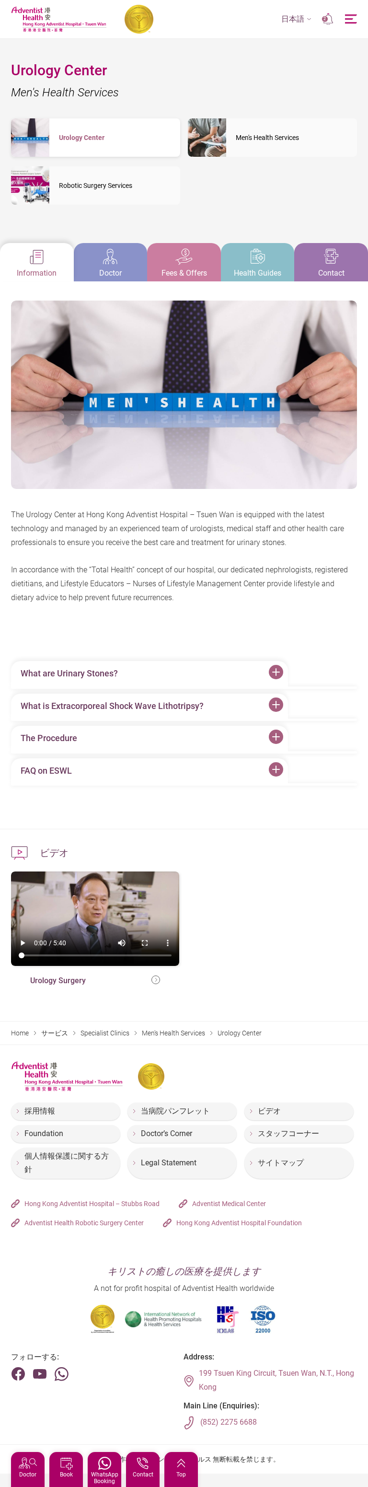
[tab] (37, 262)
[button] (296, 19)
